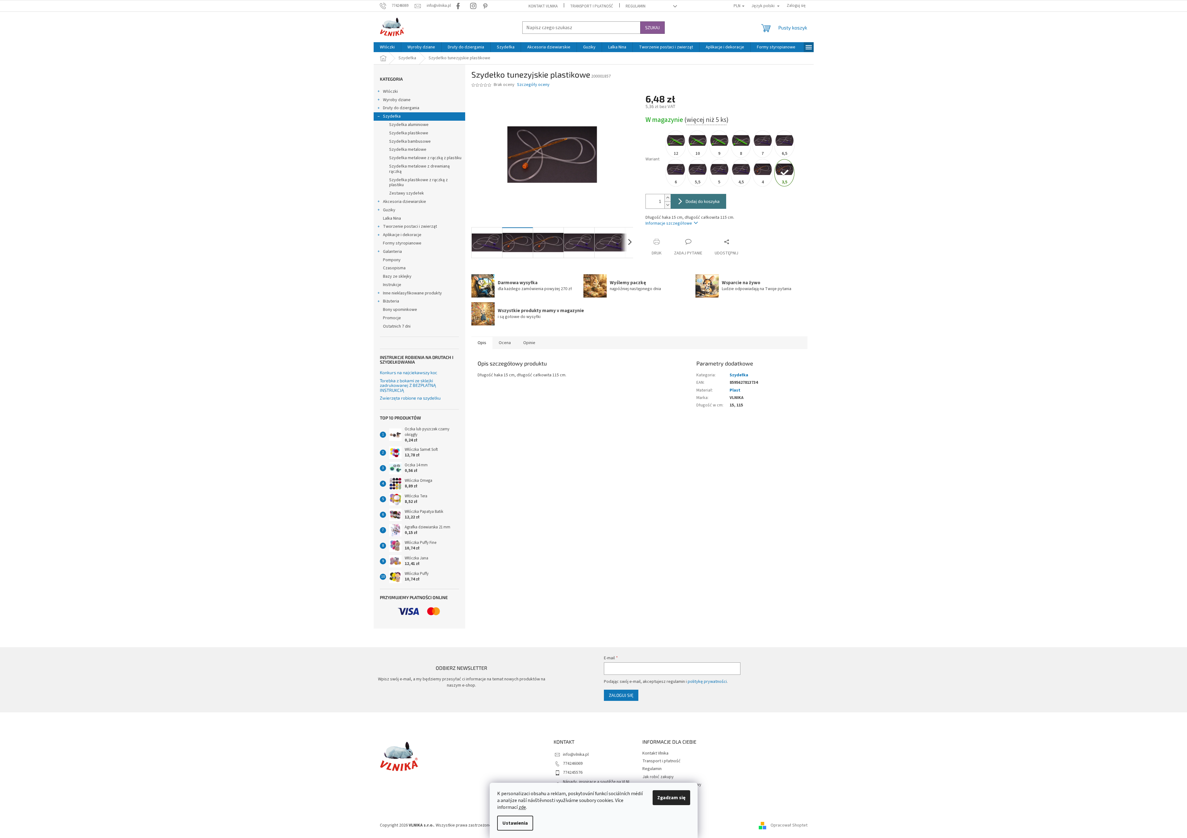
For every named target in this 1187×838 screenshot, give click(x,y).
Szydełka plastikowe (408, 133)
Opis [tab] (482, 343)
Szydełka (392, 116)
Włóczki (390, 91)
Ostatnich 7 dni (397, 326)
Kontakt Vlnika (543, 6)
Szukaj (652, 27)
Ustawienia (515, 823)
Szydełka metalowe (407, 149)
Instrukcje (392, 285)
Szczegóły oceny (533, 85)
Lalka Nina (392, 218)
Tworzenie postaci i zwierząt (410, 226)
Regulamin (635, 6)
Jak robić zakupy (658, 777)
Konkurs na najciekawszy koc (408, 372)
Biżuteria (391, 301)
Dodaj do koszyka (703, 201)
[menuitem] (387, 47)
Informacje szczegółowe (668, 223)
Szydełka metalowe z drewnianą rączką (419, 169)
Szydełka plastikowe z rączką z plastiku (418, 182)
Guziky (389, 210)
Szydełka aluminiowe (409, 125)
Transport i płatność (591, 6)
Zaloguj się (621, 695)
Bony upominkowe (400, 310)
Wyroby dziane (397, 100)
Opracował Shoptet (789, 825)
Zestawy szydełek (406, 193)
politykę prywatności (707, 682)
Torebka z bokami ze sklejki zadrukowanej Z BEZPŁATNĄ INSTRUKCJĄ (408, 385)
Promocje (392, 318)
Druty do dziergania (401, 108)
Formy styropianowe (402, 243)
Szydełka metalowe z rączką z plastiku (425, 158)
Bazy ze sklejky (397, 276)
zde (522, 807)
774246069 (572, 763)
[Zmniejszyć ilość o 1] (667, 204)
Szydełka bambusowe (410, 141)
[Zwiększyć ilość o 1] (667, 197)
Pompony (392, 260)
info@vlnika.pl (576, 754)
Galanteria (392, 252)
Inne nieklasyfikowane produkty (412, 293)
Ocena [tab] (505, 343)
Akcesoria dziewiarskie (404, 202)
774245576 (572, 772)
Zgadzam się (671, 797)
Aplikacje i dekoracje (402, 235)
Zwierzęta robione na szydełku (410, 398)
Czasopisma (394, 268)
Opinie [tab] (529, 343)
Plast (735, 390)
